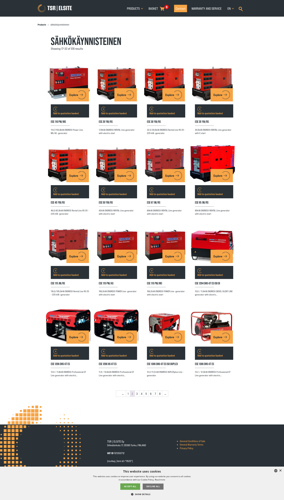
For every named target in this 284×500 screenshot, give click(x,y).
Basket (153, 8)
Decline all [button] (153, 486)
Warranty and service (206, 8)
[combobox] (275, 470)
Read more (160, 479)
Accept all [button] (130, 486)
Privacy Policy (186, 448)
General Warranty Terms (191, 444)
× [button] (280, 470)
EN (229, 8)
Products (133, 8)
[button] (141, 494)
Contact (181, 8)
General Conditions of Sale (192, 441)
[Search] (241, 8)
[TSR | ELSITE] (55, 8)
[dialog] (142, 483)
